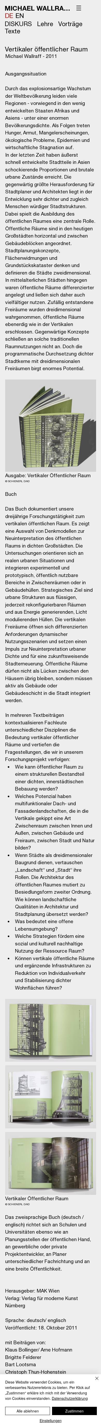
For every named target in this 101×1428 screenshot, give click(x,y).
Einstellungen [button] (51, 1420)
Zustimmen (74, 1411)
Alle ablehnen (28, 1411)
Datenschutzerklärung (70, 1398)
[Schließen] (94, 1381)
